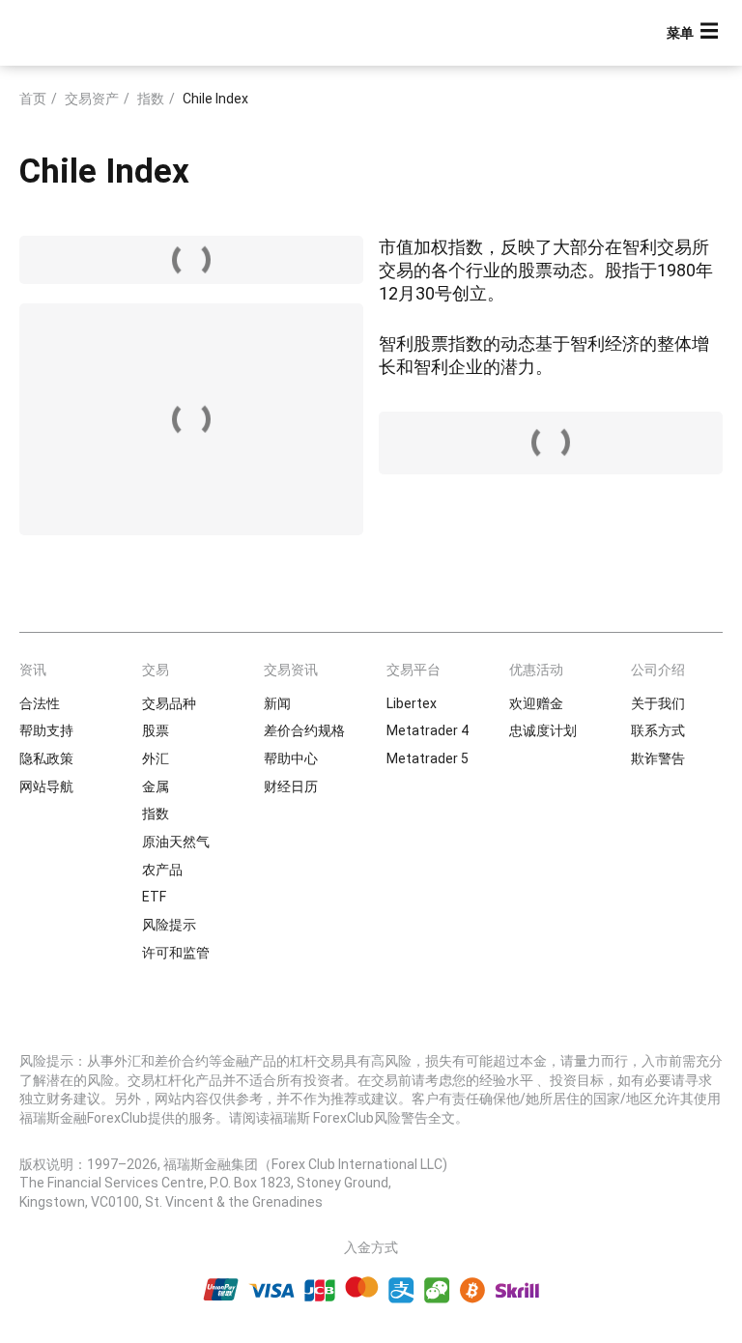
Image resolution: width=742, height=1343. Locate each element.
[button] (695, 33)
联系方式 (658, 730)
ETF (154, 896)
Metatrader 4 (427, 730)
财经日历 (291, 786)
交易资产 (92, 98)
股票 (155, 730)
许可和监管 (176, 952)
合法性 (39, 703)
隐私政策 (46, 758)
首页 (32, 98)
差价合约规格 (304, 730)
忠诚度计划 (543, 730)
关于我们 (658, 703)
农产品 (162, 869)
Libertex (411, 703)
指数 (150, 98)
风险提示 (169, 924)
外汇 (155, 758)
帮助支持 (46, 730)
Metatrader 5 (427, 758)
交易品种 (169, 703)
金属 (155, 786)
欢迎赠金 (536, 703)
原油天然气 (176, 841)
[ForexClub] (89, 32)
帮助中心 (291, 758)
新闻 (277, 703)
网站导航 (46, 786)
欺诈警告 (658, 758)
